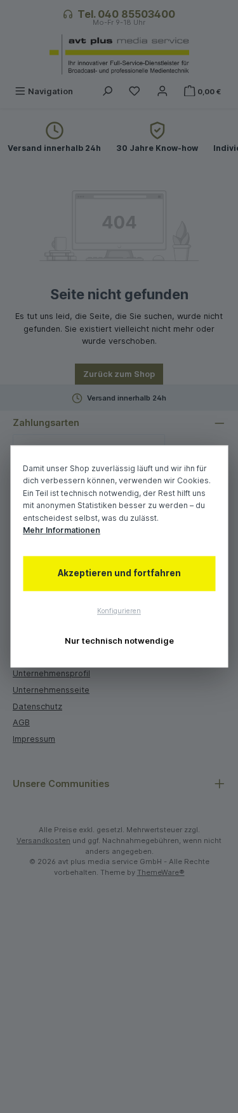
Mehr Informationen (61, 530)
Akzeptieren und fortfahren (119, 573)
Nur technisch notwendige (119, 641)
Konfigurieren (119, 611)
